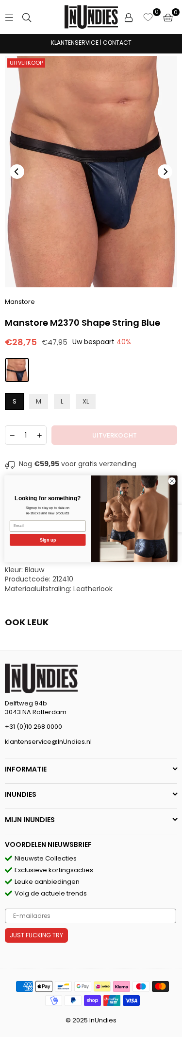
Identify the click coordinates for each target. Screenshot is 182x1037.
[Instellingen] (128, 17)
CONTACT (117, 42)
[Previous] (17, 171)
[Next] (165, 171)
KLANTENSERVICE (75, 42)
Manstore (20, 301)
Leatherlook (93, 589)
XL (86, 401)
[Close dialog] (172, 481)
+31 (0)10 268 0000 (33, 726)
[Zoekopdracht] (26, 17)
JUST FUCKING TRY (36, 935)
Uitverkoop (26, 63)
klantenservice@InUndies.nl (48, 741)
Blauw (34, 570)
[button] (168, 17)
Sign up (48, 539)
